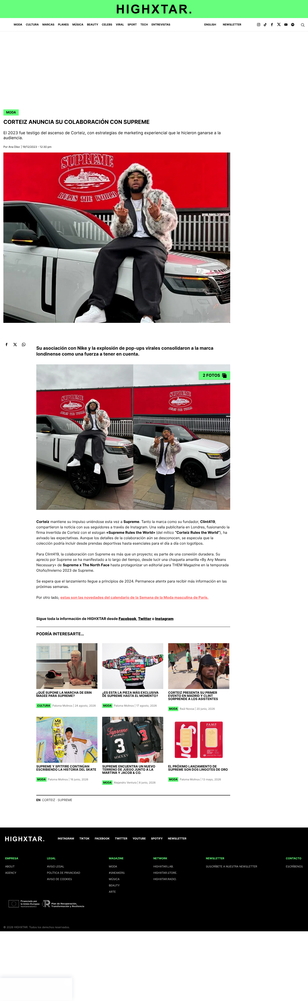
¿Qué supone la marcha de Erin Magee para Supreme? (64, 694)
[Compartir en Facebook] (6, 345)
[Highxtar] (154, 9)
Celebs (107, 24)
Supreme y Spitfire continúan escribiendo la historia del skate (66, 768)
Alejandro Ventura (125, 782)
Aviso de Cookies (59, 879)
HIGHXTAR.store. (165, 872)
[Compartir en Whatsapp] (24, 345)
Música (77, 24)
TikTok (84, 838)
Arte (112, 891)
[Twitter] (279, 25)
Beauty (92, 24)
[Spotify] (292, 25)
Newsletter (232, 24)
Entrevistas (161, 24)
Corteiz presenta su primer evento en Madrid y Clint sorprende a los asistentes (193, 696)
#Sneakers (117, 872)
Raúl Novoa (187, 708)
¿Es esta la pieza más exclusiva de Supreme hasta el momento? (130, 694)
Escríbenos (294, 866)
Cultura (32, 24)
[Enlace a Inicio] (24, 840)
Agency (10, 872)
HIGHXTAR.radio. (165, 879)
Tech (144, 24)
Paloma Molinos (62, 705)
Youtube (139, 838)
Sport (132, 24)
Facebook (127, 618)
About (10, 866)
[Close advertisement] (67, 982)
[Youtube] (285, 25)
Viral (120, 24)
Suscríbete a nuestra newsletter (231, 866)
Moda (18, 24)
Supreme (64, 800)
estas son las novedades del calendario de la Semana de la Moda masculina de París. (134, 597)
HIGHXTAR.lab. (163, 866)
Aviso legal (55, 866)
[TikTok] (265, 25)
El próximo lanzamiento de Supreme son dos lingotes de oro (198, 768)
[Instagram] (258, 25)
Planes (63, 24)
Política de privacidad (63, 872)
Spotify (157, 838)
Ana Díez (14, 146)
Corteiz (48, 800)
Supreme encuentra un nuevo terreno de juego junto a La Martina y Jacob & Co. (128, 770)
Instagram (164, 618)
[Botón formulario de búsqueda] (303, 25)
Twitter (144, 618)
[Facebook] (272, 25)
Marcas (48, 24)
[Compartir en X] (15, 345)
